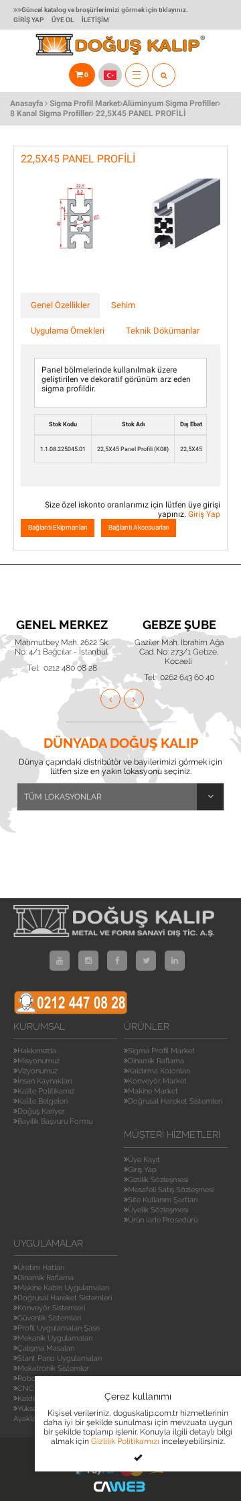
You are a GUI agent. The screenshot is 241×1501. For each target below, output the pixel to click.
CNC (25, 1388)
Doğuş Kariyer (41, 1111)
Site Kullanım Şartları (162, 1200)
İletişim (95, 19)
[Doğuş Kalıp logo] (121, 43)
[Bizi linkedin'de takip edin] (175, 961)
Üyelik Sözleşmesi (158, 1210)
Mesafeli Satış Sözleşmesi (171, 1189)
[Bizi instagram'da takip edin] (88, 961)
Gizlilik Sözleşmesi (158, 1179)
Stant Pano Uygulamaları (59, 1358)
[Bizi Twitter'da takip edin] (146, 961)
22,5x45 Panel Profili (141, 113)
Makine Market (153, 1091)
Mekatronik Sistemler (53, 1368)
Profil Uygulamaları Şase (58, 1328)
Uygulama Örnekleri (67, 331)
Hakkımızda (36, 1051)
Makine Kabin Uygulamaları (63, 1288)
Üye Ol (63, 19)
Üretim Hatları (40, 1267)
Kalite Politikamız (45, 1091)
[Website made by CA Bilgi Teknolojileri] (120, 1486)
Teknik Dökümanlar (162, 331)
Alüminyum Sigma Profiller (170, 103)
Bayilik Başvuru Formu (54, 1121)
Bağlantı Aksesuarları (138, 527)
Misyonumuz (38, 1061)
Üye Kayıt (144, 1159)
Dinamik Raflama (156, 1061)
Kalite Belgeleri (42, 1101)
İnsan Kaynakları (44, 1081)
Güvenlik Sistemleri (49, 1318)
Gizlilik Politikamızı (125, 1441)
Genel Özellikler (60, 305)
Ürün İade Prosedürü (162, 1220)
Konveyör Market (157, 1081)
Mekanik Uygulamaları (54, 1338)
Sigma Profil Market (85, 103)
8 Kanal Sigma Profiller (50, 113)
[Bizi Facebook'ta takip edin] (117, 961)
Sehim (123, 305)
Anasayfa (26, 103)
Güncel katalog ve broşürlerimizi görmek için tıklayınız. (104, 9)
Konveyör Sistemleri (51, 1308)
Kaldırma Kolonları (159, 1071)
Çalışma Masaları (45, 1348)
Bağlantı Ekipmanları (57, 527)
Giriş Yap (28, 19)
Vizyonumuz (37, 1071)
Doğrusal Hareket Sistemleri (175, 1101)
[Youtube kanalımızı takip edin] (60, 961)
